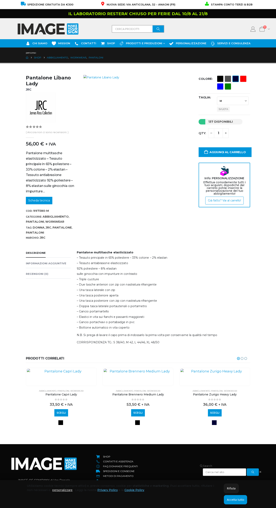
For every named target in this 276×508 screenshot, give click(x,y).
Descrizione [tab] (36, 252)
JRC (48, 227)
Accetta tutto (235, 500)
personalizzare (62, 490)
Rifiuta (231, 488)
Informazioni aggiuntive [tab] (46, 263)
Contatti (88, 43)
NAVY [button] (235, 79)
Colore (205, 79)
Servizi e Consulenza (234, 43)
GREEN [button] (228, 86)
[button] (238, 358)
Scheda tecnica (39, 200)
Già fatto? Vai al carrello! (224, 200)
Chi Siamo (39, 43)
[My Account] (253, 29)
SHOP (111, 43)
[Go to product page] (61, 371)
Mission (64, 43)
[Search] (158, 28)
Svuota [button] (223, 109)
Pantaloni (35, 221)
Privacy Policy (107, 490)
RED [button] (243, 79)
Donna (38, 227)
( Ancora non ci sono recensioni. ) (47, 132)
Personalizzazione (191, 43)
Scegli (61, 412)
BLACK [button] (220, 79)
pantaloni (35, 232)
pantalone (62, 227)
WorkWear (54, 221)
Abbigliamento (56, 216)
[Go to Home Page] (27, 57)
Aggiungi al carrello (228, 152)
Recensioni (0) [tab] (37, 273)
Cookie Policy (134, 490)
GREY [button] (228, 79)
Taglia (204, 97)
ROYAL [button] (220, 86)
